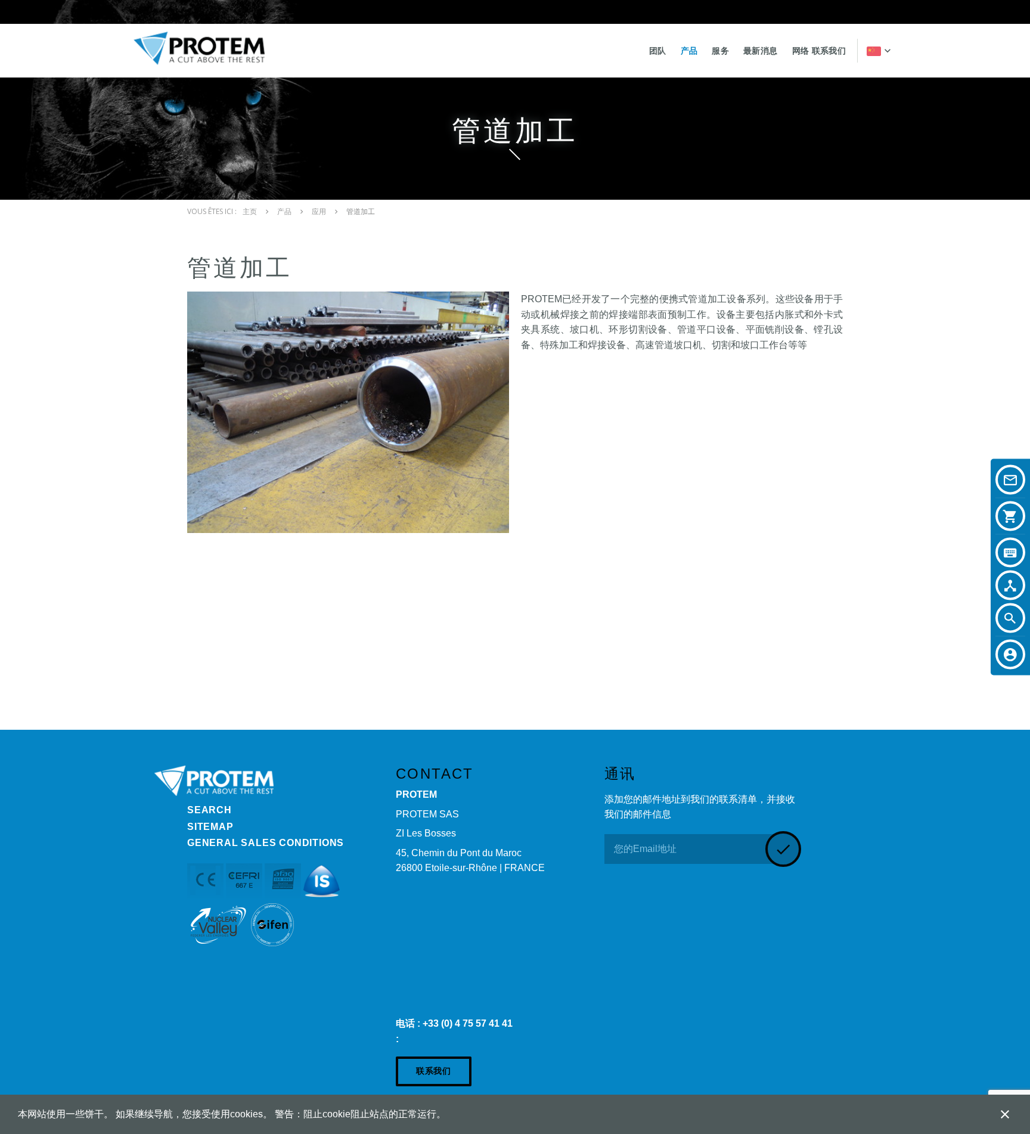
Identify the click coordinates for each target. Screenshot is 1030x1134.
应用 (319, 211)
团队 (657, 50)
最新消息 (760, 50)
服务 (720, 50)
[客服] (1010, 655)
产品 (689, 50)
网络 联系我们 (819, 50)
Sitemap (210, 827)
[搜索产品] (1010, 553)
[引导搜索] (1010, 585)
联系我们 (433, 1071)
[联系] (1010, 480)
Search (209, 810)
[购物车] (1010, 516)
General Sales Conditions (265, 843)
